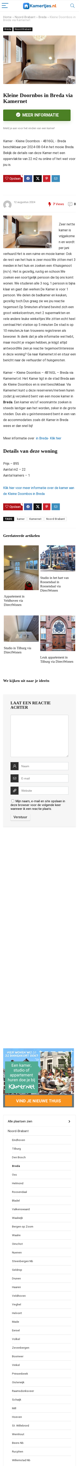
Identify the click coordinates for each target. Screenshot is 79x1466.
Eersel (16, 1330)
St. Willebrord (20, 1425)
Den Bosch (19, 1157)
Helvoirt (17, 1313)
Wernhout (18, 1434)
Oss (14, 1174)
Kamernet (35, 519)
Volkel (16, 1339)
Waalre (16, 1235)
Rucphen (17, 1451)
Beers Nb (18, 1442)
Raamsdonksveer (23, 1391)
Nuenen (17, 1252)
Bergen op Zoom (22, 1226)
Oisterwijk (18, 1382)
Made (15, 1321)
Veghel (16, 1304)
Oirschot (17, 1243)
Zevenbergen (20, 1347)
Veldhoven (19, 1295)
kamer (21, 519)
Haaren (16, 1287)
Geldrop (17, 1269)
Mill (14, 1408)
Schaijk (16, 1399)
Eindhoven (18, 1140)
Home (7, 17)
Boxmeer (17, 1356)
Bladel (16, 1200)
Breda (43, 17)
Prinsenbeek (20, 1373)
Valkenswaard (21, 1209)
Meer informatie (40, 115)
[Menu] (5, 5)
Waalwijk (17, 1217)
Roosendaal (19, 1192)
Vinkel (16, 1365)
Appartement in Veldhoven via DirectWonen (14, 601)
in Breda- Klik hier (48, 438)
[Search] (72, 5)
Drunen (16, 1278)
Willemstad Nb (21, 1460)
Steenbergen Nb (22, 1261)
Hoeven (17, 1417)
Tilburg (16, 1148)
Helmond (17, 1183)
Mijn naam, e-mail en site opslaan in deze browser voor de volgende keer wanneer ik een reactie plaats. (38, 805)
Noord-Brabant (25, 17)
